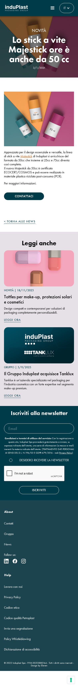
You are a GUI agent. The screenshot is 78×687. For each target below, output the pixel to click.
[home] (16, 8)
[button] (52, 8)
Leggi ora (12, 320)
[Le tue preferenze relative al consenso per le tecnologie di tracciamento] (71, 680)
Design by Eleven (39, 665)
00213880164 (40, 663)
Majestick (26, 156)
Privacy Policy (65, 452)
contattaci (24, 196)
